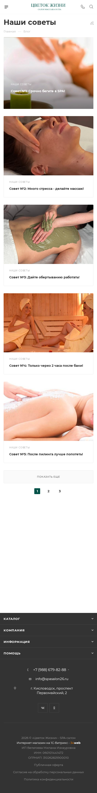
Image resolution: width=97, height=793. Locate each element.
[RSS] (92, 23)
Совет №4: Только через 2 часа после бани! (46, 366)
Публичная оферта (48, 765)
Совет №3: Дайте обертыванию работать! (44, 277)
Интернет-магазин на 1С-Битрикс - (49, 743)
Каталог (12, 619)
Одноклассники (54, 708)
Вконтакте (43, 708)
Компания (14, 630)
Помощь (12, 653)
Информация (17, 642)
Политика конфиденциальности (48, 779)
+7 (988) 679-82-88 (49, 670)
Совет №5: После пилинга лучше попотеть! (46, 454)
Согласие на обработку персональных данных (48, 772)
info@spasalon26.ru (51, 679)
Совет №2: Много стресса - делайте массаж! (46, 189)
